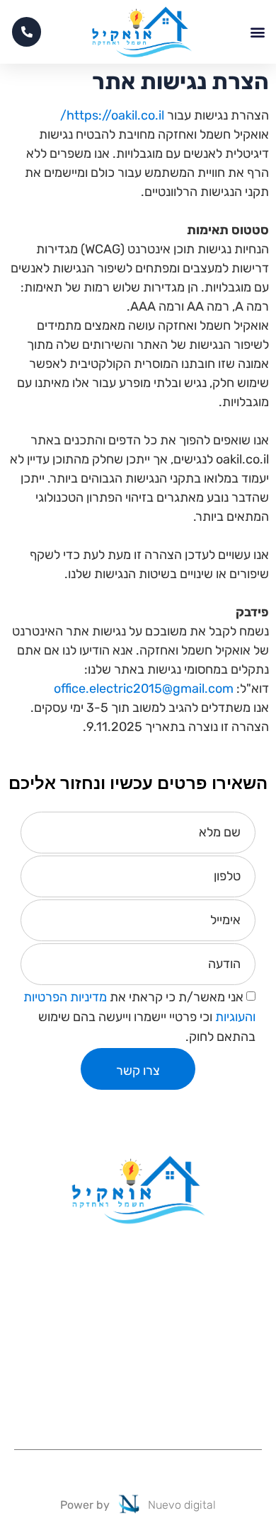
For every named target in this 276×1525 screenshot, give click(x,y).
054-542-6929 (138, 1368)
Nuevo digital (182, 1505)
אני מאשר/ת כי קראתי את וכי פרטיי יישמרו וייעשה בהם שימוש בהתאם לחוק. (139, 1017)
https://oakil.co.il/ (112, 115)
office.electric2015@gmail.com (144, 688)
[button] (257, 32)
